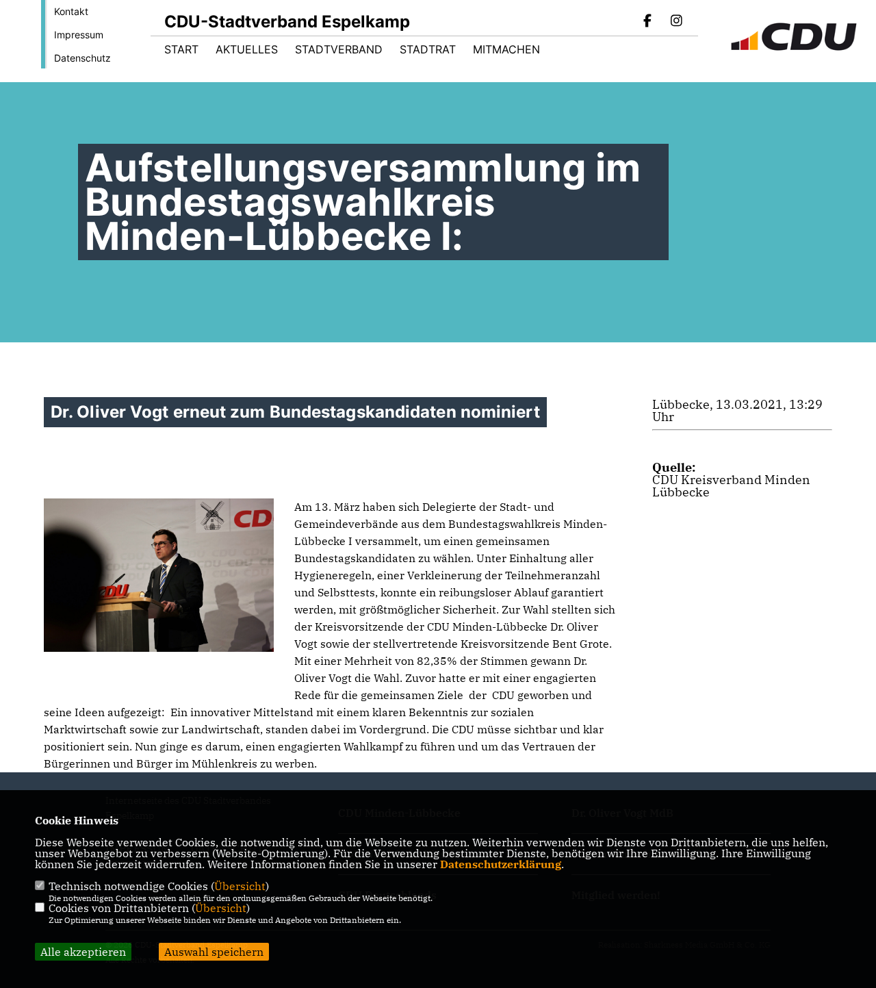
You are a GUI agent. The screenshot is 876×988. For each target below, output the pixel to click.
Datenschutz (82, 58)
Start (181, 49)
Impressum (78, 34)
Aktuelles (247, 49)
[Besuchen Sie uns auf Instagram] (676, 22)
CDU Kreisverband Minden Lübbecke (731, 486)
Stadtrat (428, 49)
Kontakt (71, 11)
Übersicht (240, 886)
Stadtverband (339, 49)
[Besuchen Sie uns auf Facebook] (648, 22)
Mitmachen (506, 49)
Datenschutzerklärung (500, 864)
